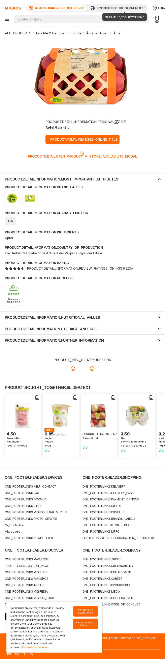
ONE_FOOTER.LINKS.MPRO (101, 531)
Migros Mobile (14, 525)
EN (31, 654)
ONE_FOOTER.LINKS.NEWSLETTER (29, 538)
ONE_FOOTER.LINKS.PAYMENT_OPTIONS (110, 499)
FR (17, 654)
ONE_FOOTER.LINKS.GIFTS (23, 506)
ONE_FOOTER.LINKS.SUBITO (102, 506)
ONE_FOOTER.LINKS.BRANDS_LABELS (108, 519)
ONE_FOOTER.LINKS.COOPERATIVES (107, 598)
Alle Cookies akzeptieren (85, 611)
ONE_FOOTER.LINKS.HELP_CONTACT (30, 486)
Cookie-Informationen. (35, 647)
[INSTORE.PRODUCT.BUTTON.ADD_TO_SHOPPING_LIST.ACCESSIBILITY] (37, 398)
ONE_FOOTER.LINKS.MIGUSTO (26, 572)
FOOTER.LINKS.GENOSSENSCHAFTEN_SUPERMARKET (119, 538)
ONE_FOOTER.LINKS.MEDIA (101, 591)
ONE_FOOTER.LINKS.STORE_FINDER (107, 525)
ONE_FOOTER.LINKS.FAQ (22, 493)
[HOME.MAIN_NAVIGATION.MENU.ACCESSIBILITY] (6, 19)
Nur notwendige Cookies (85, 624)
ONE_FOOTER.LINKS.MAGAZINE (27, 559)
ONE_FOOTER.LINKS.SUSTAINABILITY (107, 566)
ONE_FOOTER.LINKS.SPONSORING (106, 585)
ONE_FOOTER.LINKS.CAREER (102, 578)
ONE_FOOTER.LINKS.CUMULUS (103, 512)
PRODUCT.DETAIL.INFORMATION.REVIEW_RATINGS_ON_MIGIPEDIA (80, 268)
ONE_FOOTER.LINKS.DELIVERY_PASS (108, 493)
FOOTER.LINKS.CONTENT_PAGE (27, 566)
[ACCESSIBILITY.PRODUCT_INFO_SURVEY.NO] (92, 368)
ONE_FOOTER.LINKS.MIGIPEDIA (26, 591)
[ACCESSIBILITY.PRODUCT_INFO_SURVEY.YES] (73, 368)
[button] (82, 179)
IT (24, 654)
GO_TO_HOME (12, 8)
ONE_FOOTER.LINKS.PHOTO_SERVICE (31, 519)
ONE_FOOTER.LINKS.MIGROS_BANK (29, 598)
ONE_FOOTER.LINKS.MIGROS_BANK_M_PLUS (36, 512)
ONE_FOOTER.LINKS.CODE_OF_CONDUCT (111, 604)
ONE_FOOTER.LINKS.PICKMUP (25, 499)
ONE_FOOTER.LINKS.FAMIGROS (26, 578)
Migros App (12, 531)
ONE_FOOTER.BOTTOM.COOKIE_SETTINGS (128, 638)
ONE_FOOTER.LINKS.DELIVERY (103, 486)
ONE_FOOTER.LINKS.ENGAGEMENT (107, 572)
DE (9, 654)
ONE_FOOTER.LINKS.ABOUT (101, 559)
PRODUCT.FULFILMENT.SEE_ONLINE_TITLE (84, 139)
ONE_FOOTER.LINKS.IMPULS (24, 585)
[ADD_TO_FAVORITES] (117, 122)
